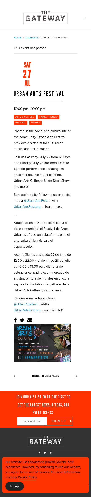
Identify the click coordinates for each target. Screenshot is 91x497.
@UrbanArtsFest (36, 201)
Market (35, 122)
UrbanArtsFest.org (27, 207)
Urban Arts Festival (39, 94)
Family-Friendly (48, 117)
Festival (20, 122)
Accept (14, 486)
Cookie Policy (27, 477)
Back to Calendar (45, 376)
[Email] (29, 320)
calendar (31, 37)
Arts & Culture (24, 117)
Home (17, 37)
